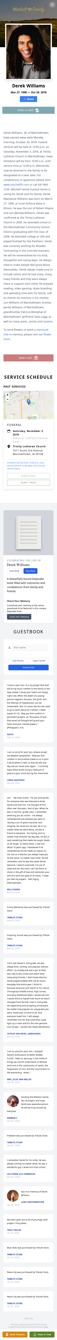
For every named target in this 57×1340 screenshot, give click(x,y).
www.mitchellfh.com (17, 184)
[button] (28, 402)
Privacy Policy (20, 1327)
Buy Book (30, 570)
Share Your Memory (19, 616)
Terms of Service (36, 1327)
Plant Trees (28, 482)
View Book (14, 570)
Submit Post (28, 667)
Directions (28, 475)
